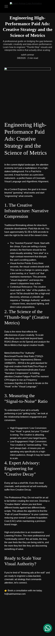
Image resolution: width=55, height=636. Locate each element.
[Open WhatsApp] (47, 628)
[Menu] (6, 6)
